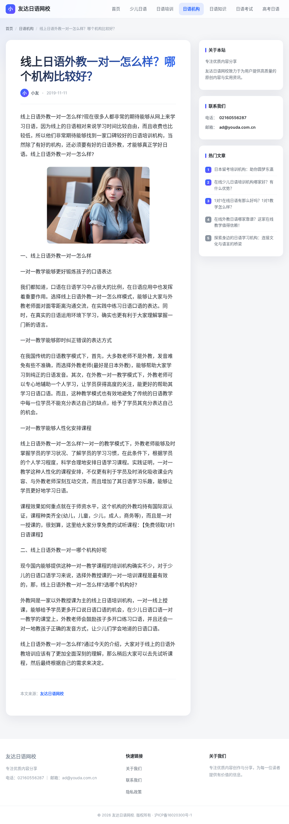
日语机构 (191, 9)
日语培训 (164, 9)
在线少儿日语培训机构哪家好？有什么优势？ (243, 184)
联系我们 (134, 780)
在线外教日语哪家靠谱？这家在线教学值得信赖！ (243, 222)
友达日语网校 (52, 693)
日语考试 (244, 9)
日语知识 (217, 9)
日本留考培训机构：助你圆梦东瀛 (243, 169)
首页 (116, 9)
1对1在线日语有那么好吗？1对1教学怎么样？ (243, 203)
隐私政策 (134, 791)
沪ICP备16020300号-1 (173, 815)
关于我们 (134, 768)
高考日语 (270, 9)
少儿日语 (138, 9)
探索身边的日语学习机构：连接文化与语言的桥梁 (243, 240)
